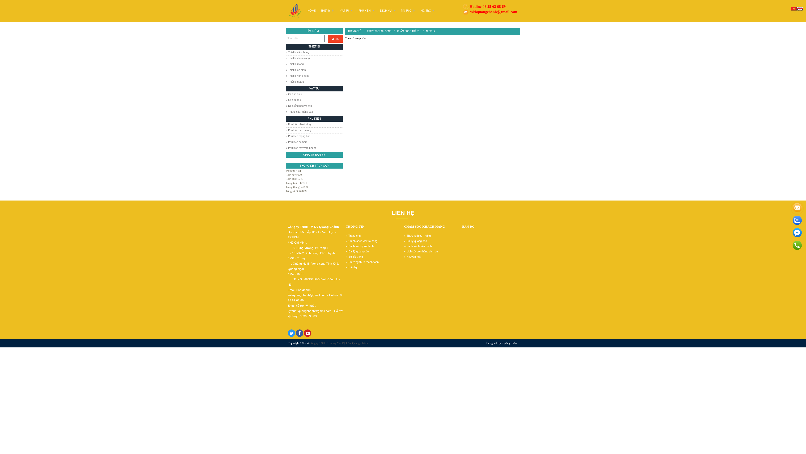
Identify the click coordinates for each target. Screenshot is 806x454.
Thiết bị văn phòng (298, 75)
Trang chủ (354, 31)
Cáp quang (294, 100)
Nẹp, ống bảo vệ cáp (300, 105)
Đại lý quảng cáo (358, 251)
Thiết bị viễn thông (298, 52)
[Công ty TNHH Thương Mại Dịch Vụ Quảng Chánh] (294, 10)
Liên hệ (352, 267)
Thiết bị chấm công (299, 58)
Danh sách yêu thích (361, 246)
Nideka (430, 31)
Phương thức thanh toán (363, 262)
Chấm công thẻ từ (408, 31)
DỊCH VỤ (386, 10)
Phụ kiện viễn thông (299, 124)
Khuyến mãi (414, 256)
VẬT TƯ (344, 10)
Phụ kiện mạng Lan (299, 136)
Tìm (336, 38)
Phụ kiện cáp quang (299, 130)
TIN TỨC (406, 10)
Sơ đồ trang (355, 256)
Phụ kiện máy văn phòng (302, 147)
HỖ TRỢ (426, 10)
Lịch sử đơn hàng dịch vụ (422, 251)
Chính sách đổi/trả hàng (362, 241)
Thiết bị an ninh (297, 70)
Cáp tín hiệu (295, 94)
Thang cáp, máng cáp (300, 111)
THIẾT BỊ (325, 10)
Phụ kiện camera (297, 142)
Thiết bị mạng (296, 64)
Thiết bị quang (296, 81)
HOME (311, 10)
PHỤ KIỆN (365, 10)
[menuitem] (354, 31)
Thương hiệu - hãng (419, 235)
